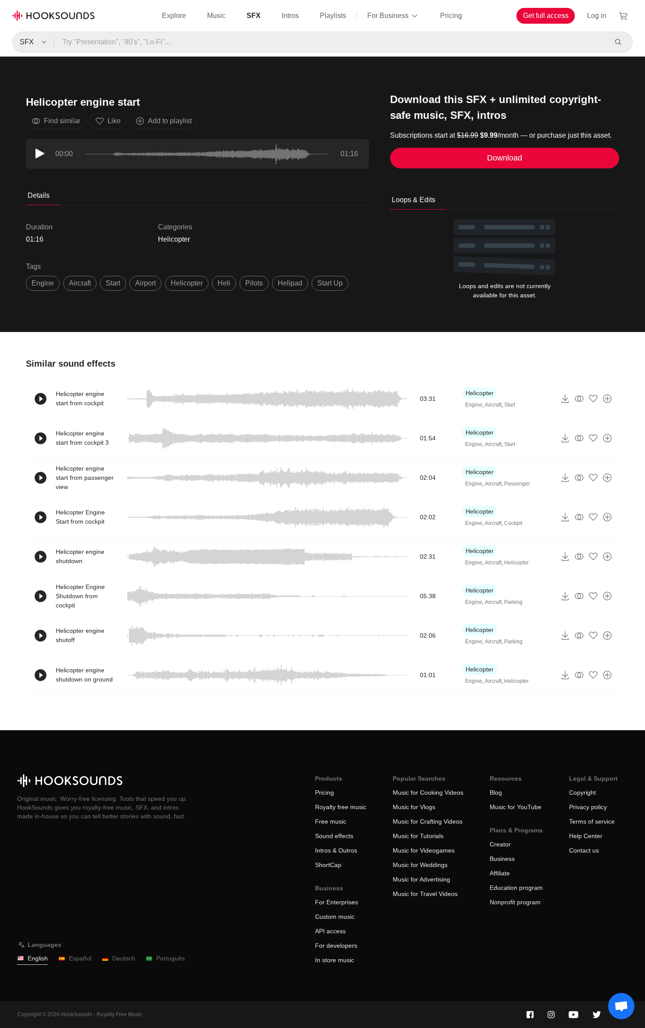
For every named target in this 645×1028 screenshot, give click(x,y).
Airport (145, 283)
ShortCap (328, 864)
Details (39, 195)
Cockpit (513, 523)
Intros (290, 15)
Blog (496, 792)
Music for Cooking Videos (428, 792)
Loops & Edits (413, 199)
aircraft (80, 283)
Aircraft (493, 405)
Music (216, 15)
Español (80, 958)
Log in (596, 15)
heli (224, 283)
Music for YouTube (515, 806)
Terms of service (592, 821)
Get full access (546, 15)
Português (170, 958)
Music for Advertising (421, 879)
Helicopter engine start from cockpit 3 (82, 438)
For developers (336, 945)
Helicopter (174, 239)
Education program (516, 887)
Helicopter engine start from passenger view (85, 477)
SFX (254, 15)
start (113, 283)
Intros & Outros (336, 850)
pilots (254, 283)
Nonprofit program (515, 902)
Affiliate (500, 873)
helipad (290, 283)
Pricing (451, 15)
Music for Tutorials (418, 835)
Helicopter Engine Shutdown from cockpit (80, 596)
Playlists (333, 15)
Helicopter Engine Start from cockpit (80, 517)
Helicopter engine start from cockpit (80, 398)
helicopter (187, 283)
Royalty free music (340, 806)
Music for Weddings (420, 864)
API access (330, 931)
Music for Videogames (424, 850)
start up (330, 283)
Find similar (62, 121)
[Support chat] (621, 1006)
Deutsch (123, 958)
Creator (500, 844)
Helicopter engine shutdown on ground (84, 675)
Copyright (582, 792)
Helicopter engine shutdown (80, 556)
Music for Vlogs (414, 806)
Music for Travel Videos (425, 893)
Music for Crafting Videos (427, 821)
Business (502, 858)
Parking (513, 602)
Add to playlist (170, 121)
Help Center (585, 835)
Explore (174, 15)
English (38, 958)
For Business (387, 15)
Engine (43, 283)
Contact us (584, 850)
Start (509, 405)
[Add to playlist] (607, 398)
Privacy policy (588, 806)
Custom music (335, 916)
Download (504, 157)
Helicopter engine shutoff (80, 635)
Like (114, 121)
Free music (330, 821)
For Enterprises (336, 902)
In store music (334, 960)
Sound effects (334, 835)
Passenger (517, 484)
